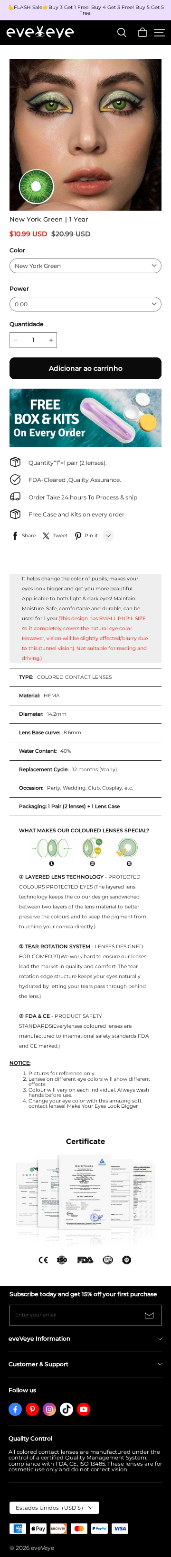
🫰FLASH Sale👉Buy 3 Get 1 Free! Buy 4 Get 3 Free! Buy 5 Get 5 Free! (86, 10)
